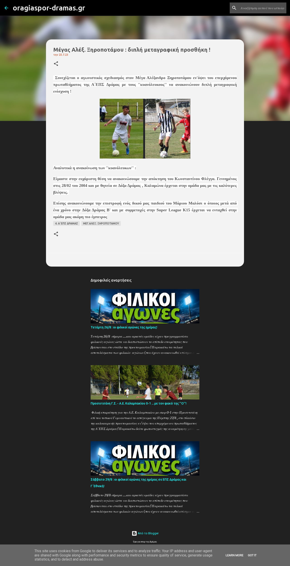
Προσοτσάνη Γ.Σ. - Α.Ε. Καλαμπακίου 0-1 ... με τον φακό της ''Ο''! (138, 403)
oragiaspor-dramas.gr (49, 8)
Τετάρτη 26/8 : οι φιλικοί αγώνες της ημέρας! (124, 327)
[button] (56, 64)
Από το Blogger (148, 533)
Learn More (234, 555)
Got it (252, 555)
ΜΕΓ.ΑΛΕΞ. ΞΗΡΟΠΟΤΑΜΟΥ (101, 223)
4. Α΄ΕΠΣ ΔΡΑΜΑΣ (66, 223)
